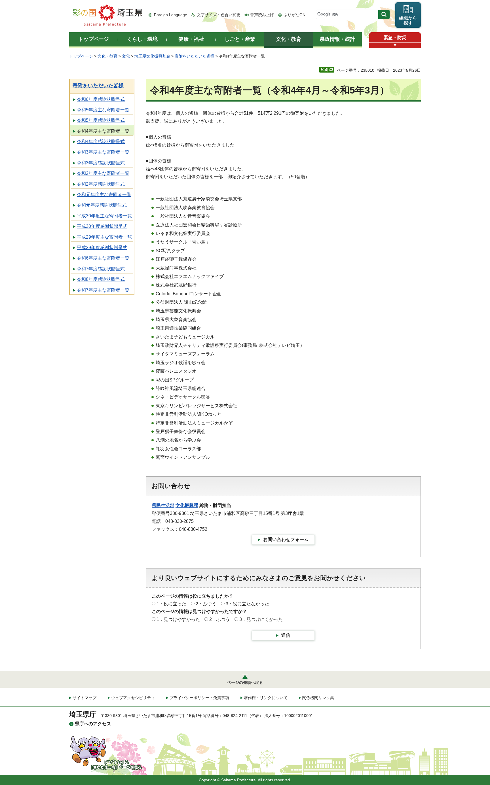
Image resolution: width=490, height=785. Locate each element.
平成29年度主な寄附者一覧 (104, 237)
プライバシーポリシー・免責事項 (199, 697)
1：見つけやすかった (178, 619)
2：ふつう (206, 603)
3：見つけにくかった (261, 619)
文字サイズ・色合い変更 (218, 14)
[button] (395, 45)
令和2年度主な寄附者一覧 (103, 173)
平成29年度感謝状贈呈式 (102, 247)
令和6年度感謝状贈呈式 (101, 99)
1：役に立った (171, 603)
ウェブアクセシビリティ (133, 697)
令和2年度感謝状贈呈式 (101, 184)
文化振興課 (187, 505)
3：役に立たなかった (247, 603)
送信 (285, 635)
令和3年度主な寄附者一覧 (103, 152)
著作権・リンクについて (266, 697)
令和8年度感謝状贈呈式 (101, 279)
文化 (126, 56)
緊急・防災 (395, 37)
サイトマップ (84, 697)
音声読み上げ (262, 14)
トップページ (81, 56)
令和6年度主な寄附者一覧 (103, 258)
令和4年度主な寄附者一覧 (103, 131)
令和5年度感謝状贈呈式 (101, 120)
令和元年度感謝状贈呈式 (102, 205)
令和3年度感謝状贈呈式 (101, 162)
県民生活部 (163, 505)
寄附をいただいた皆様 (194, 56)
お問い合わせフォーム (286, 539)
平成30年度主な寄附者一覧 (104, 215)
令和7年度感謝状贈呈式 (101, 268)
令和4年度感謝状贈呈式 (101, 141)
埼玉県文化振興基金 (152, 56)
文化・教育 (107, 56)
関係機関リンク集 (318, 697)
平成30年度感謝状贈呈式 (102, 226)
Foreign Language (170, 14)
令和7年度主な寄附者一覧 (103, 290)
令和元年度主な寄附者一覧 (104, 194)
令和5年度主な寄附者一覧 (103, 109)
